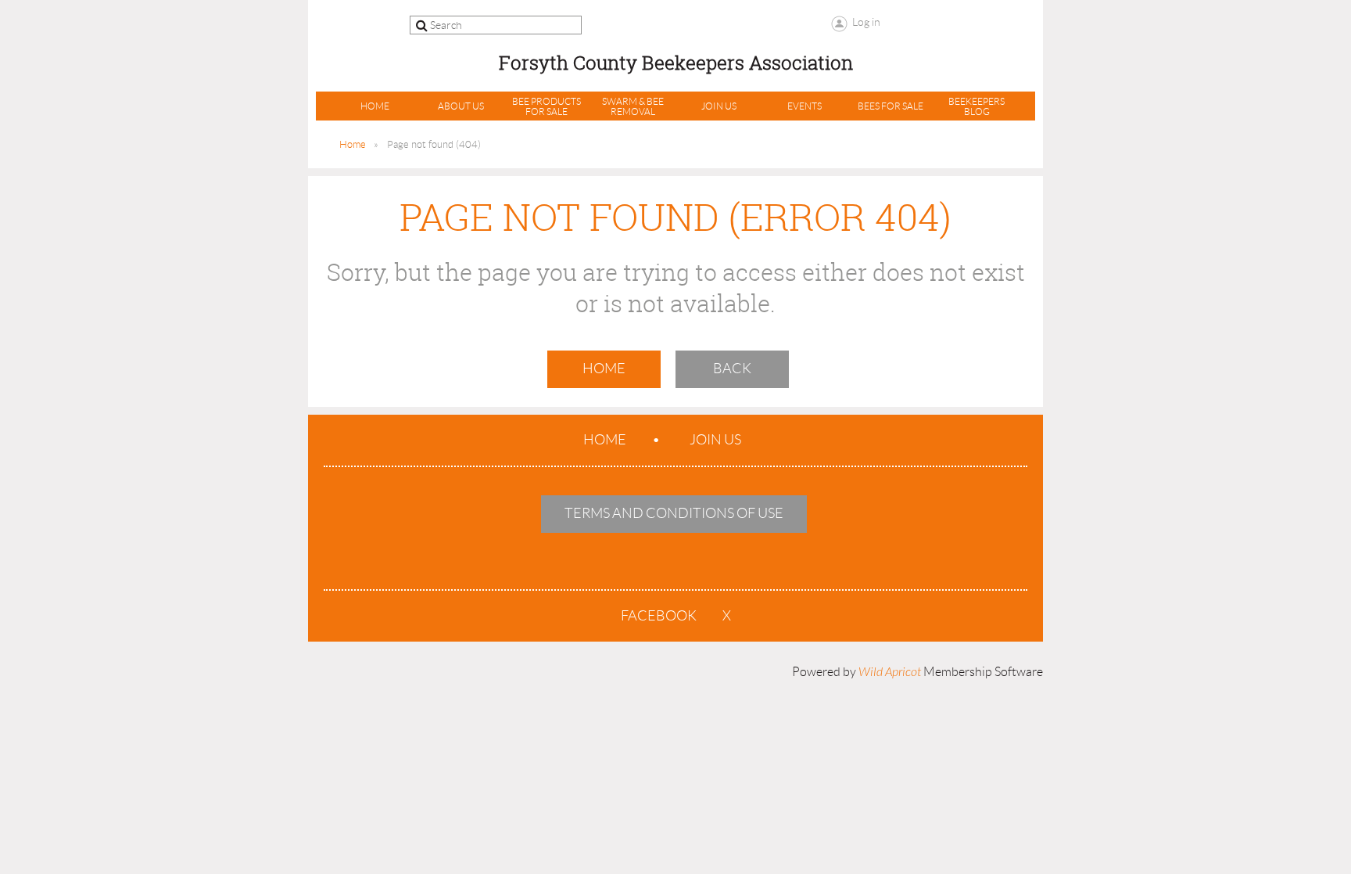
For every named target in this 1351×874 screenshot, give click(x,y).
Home (352, 144)
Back (732, 368)
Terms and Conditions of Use (673, 513)
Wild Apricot (889, 672)
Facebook (659, 616)
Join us (715, 440)
